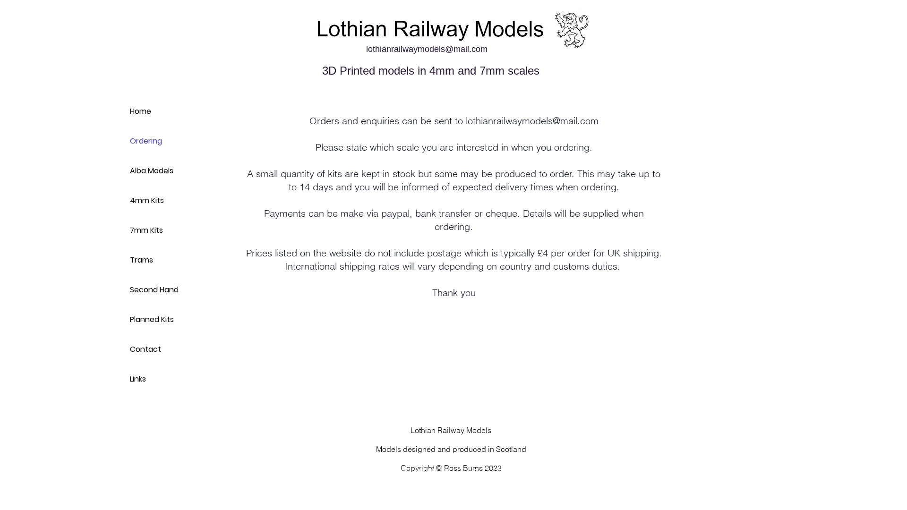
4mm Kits (147, 200)
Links (138, 379)
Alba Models (151, 170)
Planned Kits (152, 319)
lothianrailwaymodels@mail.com (427, 49)
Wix (558, 469)
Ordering (146, 141)
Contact (145, 349)
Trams (141, 260)
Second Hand (154, 289)
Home (140, 111)
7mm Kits (146, 230)
